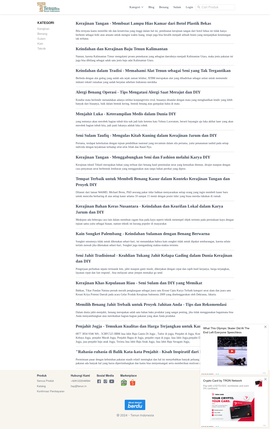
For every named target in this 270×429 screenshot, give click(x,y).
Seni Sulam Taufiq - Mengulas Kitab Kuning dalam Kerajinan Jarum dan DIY (146, 135)
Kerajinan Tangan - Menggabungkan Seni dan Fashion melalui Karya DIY (143, 157)
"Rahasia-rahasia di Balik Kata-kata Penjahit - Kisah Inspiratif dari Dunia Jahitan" (152, 351)
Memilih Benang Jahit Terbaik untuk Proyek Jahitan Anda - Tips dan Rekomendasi (151, 304)
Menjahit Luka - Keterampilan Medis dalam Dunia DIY (126, 114)
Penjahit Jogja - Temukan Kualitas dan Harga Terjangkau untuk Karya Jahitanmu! (151, 326)
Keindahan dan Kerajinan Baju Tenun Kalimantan (122, 48)
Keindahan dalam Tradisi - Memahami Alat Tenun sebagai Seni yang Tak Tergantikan (153, 70)
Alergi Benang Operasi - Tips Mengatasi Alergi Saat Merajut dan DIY (138, 92)
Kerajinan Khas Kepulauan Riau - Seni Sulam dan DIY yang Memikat (139, 283)
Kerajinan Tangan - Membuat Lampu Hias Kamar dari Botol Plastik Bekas (143, 23)
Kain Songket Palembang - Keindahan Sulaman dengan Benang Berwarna (143, 233)
